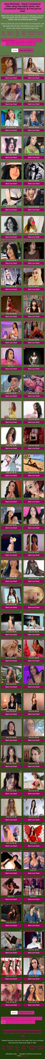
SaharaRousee (28, 638)
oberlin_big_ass (29, 851)
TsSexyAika (27, 718)
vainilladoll (27, 956)
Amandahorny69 (7, 505)
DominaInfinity (6, 267)
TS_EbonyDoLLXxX (30, 453)
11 (7, 44)
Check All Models (8, 40)
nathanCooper (6, 426)
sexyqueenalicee (29, 559)
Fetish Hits (25, 1056)
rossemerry (27, 903)
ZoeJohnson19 (29, 982)
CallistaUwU (5, 797)
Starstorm (27, 585)
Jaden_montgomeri (30, 81)
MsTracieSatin (28, 346)
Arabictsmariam (6, 638)
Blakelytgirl (5, 982)
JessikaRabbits (29, 320)
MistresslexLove (29, 135)
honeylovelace (28, 744)
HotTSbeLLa (28, 55)
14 (21, 44)
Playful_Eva (5, 691)
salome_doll (27, 214)
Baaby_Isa (5, 851)
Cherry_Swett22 (29, 797)
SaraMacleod (28, 505)
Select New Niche (25, 50)
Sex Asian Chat (17, 33)
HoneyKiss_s (28, 664)
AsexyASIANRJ (29, 930)
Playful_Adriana (29, 294)
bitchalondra (5, 453)
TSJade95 (4, 81)
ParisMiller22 (28, 532)
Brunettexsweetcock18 (31, 877)
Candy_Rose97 (6, 214)
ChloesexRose (6, 346)
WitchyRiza (5, 718)
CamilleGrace (6, 294)
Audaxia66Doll (6, 877)
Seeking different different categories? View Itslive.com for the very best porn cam (22, 1033)
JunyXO (4, 161)
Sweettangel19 (28, 108)
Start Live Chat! (11, 78)
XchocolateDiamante (31, 479)
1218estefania (6, 373)
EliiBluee (4, 108)
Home (15, 50)
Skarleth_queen (7, 532)
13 (16, 44)
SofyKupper (5, 823)
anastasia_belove (7, 240)
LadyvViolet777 (29, 161)
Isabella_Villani (29, 400)
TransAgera (27, 187)
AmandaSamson (29, 771)
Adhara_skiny (28, 426)
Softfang (26, 373)
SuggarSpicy (5, 55)
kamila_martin (6, 956)
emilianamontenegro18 (9, 479)
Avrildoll (4, 930)
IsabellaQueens (6, 585)
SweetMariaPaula (7, 612)
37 (29, 44)
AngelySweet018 (29, 823)
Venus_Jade (27, 267)
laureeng (26, 240)
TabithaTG (5, 771)
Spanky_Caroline (29, 612)
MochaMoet (5, 744)
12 (12, 44)
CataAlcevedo (28, 691)
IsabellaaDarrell (6, 559)
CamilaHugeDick (7, 187)
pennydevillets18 (7, 400)
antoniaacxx (5, 664)
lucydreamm (5, 135)
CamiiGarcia (5, 320)
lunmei (3, 903)
